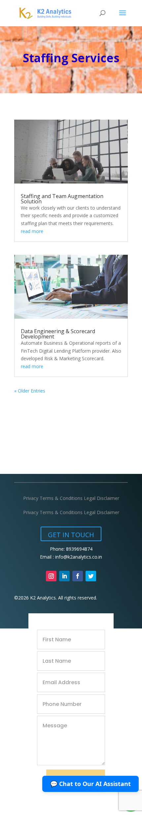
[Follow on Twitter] (91, 576)
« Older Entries (29, 391)
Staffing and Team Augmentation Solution (62, 198)
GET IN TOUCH (71, 534)
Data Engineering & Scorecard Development (58, 334)
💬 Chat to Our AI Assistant (90, 784)
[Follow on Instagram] (51, 576)
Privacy (30, 498)
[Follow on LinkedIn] (64, 576)
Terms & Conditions (62, 498)
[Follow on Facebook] (77, 576)
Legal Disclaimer (101, 498)
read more (32, 231)
